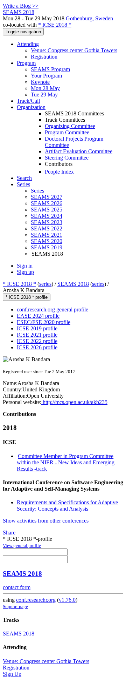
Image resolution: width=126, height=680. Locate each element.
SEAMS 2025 (46, 210)
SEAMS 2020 (46, 241)
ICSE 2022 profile (37, 341)
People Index (59, 172)
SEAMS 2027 (46, 197)
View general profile (22, 545)
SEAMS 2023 (46, 222)
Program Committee (67, 132)
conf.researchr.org (36, 600)
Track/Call (28, 101)
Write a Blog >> (20, 6)
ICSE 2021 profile (37, 335)
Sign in (25, 266)
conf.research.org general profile (52, 309)
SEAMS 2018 (73, 284)
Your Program (46, 76)
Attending (28, 44)
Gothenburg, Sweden (89, 18)
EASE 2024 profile (38, 316)
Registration (44, 57)
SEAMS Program (50, 69)
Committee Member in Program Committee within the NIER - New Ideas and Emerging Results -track (65, 462)
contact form (16, 587)
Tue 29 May (44, 94)
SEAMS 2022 (46, 228)
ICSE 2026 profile (37, 347)
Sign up (25, 272)
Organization (31, 107)
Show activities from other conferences (46, 521)
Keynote (40, 82)
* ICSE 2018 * (54, 25)
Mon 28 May (45, 88)
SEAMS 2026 (46, 203)
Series (37, 191)
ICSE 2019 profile (37, 328)
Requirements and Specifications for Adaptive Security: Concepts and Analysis (67, 505)
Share (9, 533)
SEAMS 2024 (46, 216)
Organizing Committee (70, 126)
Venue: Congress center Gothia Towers (74, 50)
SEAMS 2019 (46, 247)
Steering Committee (67, 158)
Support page (15, 606)
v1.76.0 (67, 600)
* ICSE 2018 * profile (27, 297)
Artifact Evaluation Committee (78, 151)
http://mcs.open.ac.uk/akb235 (74, 402)
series (45, 284)
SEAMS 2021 (46, 235)
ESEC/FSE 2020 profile (43, 322)
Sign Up (12, 674)
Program (26, 63)
